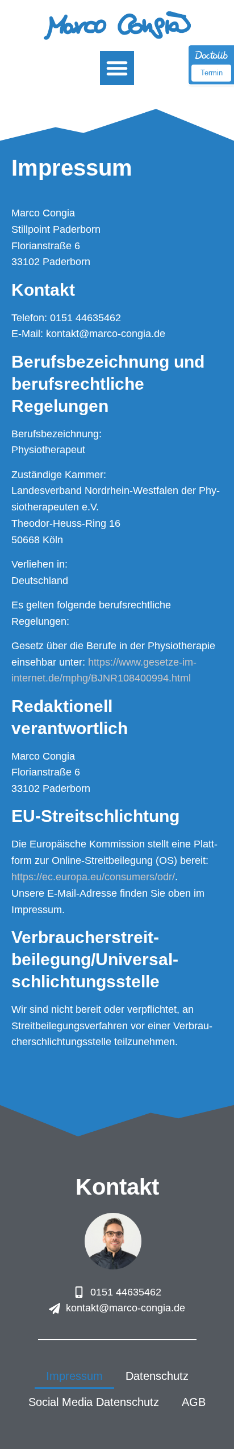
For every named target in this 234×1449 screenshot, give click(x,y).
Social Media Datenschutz (93, 1402)
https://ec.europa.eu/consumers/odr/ (93, 877)
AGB (194, 1402)
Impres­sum (74, 1376)
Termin (211, 73)
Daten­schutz (157, 1376)
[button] (117, 68)
